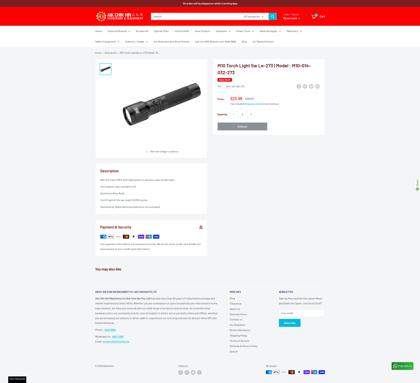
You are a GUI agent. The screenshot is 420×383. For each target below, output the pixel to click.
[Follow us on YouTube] (193, 372)
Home (98, 31)
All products (111, 52)
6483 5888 (110, 329)
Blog (244, 41)
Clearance (235, 303)
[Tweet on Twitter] (311, 86)
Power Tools (243, 31)
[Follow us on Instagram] (187, 372)
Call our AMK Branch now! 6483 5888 (215, 41)
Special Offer (161, 31)
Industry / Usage (134, 41)
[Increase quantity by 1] (251, 114)
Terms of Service (239, 340)
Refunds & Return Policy (244, 346)
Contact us (236, 319)
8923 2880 (118, 336)
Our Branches (237, 324)
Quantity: (223, 114)
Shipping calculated (255, 103)
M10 (219, 86)
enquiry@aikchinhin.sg (116, 341)
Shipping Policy (238, 335)
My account (290, 18)
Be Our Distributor (240, 330)
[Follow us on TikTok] (199, 372)
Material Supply (268, 31)
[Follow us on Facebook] (180, 372)
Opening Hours (238, 314)
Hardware (221, 31)
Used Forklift (182, 31)
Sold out (242, 126)
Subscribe (290, 322)
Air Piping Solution (263, 41)
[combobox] (195, 16)
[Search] (273, 16)
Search (234, 351)
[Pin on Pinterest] (305, 86)
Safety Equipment (105, 41)
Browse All (142, 31)
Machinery (292, 31)
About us (235, 308)
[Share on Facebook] (298, 86)
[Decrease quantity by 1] (233, 114)
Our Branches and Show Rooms (171, 41)
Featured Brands (117, 31)
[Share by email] (317, 86)
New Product (202, 31)
